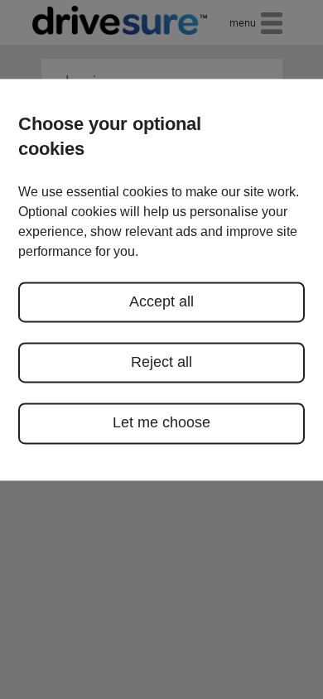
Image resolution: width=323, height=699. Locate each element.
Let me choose (161, 423)
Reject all (161, 362)
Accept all (161, 301)
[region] (161, 279)
